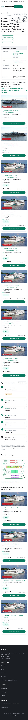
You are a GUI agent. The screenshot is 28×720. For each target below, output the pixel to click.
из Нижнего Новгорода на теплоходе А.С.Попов (20, 13)
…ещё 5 (16, 144)
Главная (3, 13)
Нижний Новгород (8, 110)
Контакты (15, 1)
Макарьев (16, 211)
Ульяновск (16, 285)
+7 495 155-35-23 (5, 704)
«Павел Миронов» (8, 117)
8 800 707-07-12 (15, 704)
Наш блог (21, 1)
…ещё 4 (16, 177)
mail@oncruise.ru (5, 707)
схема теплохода (16, 56)
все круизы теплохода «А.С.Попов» (18, 54)
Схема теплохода (7, 41)
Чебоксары (16, 321)
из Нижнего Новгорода (9, 14)
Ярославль (6, 580)
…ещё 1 (16, 323)
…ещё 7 (16, 360)
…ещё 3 (6, 617)
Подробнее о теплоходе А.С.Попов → (10, 482)
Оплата (3, 695)
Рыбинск (16, 358)
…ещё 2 (6, 509)
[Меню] (25, 6)
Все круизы (4, 688)
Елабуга (16, 175)
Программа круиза (8, 37)
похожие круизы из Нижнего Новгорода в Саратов (19, 61)
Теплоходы (4, 692)
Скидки (6, 185)
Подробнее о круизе (14, 123)
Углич (15, 248)
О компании (4, 1)
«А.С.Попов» (16, 51)
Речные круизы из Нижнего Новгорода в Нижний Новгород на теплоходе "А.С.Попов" (12, 90)
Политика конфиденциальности (9, 680)
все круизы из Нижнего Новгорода (18, 72)
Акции (10, 1)
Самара (16, 142)
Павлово (16, 110)
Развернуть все (22, 382)
